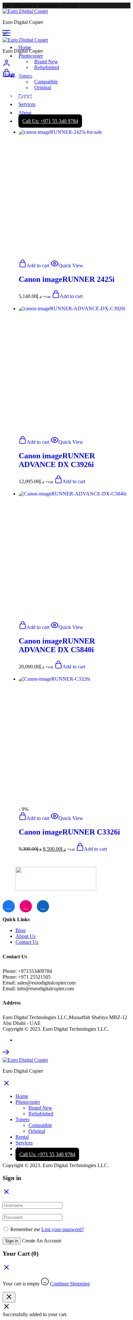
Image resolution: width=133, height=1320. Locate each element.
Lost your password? (62, 1229)
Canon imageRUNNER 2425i (67, 279)
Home (24, 47)
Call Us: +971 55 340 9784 (47, 1154)
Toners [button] (22, 1119)
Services (24, 1142)
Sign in (11, 1241)
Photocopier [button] (30, 56)
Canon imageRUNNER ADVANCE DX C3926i (57, 460)
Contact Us (26, 942)
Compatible (40, 1125)
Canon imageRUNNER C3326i (69, 832)
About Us (25, 936)
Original (36, 1131)
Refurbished (46, 67)
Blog (20, 930)
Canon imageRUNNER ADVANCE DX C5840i (57, 645)
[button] (34, 265)
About (24, 112)
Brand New (46, 61)
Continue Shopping (70, 1283)
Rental (22, 1137)
